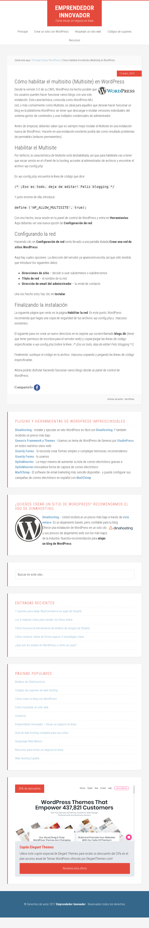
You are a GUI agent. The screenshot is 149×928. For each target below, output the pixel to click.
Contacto (20, 716)
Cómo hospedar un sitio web (31, 707)
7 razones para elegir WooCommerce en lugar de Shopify (48, 611)
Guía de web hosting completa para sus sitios (42, 733)
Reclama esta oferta (75, 868)
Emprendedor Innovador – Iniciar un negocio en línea (45, 724)
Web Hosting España (27, 758)
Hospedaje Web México (28, 741)
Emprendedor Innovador (74, 11)
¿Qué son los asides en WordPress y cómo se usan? (46, 645)
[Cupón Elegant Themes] (74, 812)
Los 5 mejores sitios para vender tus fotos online (44, 619)
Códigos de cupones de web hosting (36, 690)
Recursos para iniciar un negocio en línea (39, 750)
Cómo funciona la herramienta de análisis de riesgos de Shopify (52, 628)
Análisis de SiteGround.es (30, 682)
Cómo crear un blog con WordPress (36, 699)
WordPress (129, 399)
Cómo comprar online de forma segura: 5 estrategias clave (49, 636)
